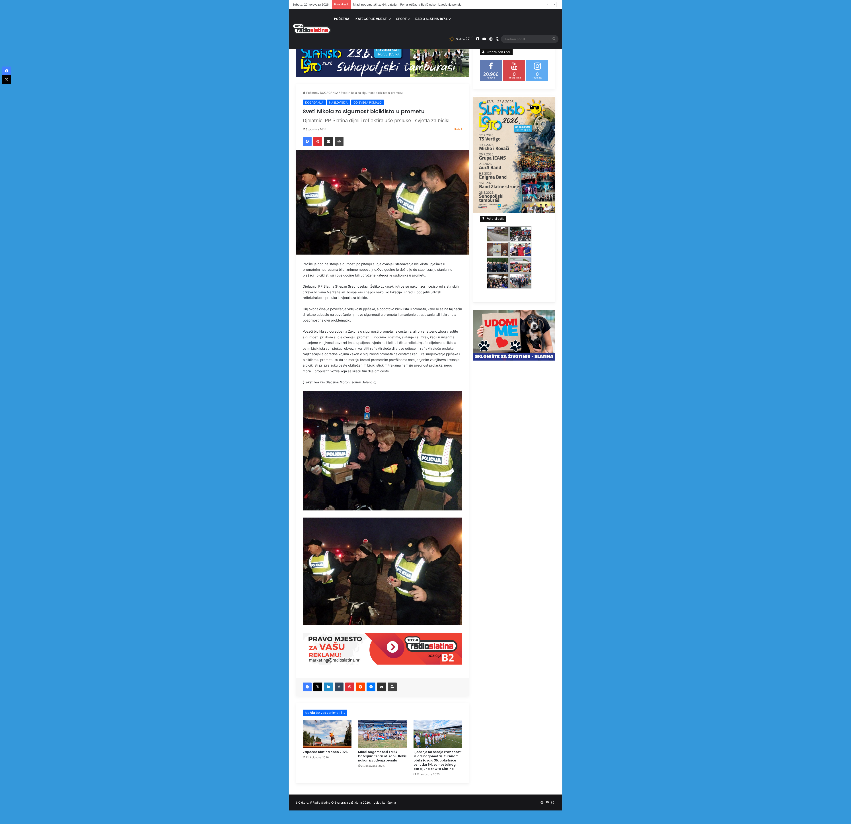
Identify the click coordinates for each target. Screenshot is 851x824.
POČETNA (341, 19)
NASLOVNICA (338, 102)
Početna (311, 92)
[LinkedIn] (328, 687)
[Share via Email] (328, 141)
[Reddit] (360, 687)
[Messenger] (371, 687)
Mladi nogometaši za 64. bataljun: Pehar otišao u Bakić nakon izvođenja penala (382, 756)
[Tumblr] (339, 687)
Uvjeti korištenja (384, 802)
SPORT (401, 19)
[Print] (339, 141)
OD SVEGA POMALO (367, 102)
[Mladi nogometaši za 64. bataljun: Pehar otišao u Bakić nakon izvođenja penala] (382, 734)
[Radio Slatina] (312, 29)
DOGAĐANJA (329, 92)
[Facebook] (307, 141)
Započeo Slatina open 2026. (326, 752)
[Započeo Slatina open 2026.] (327, 734)
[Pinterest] (317, 141)
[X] (317, 687)
